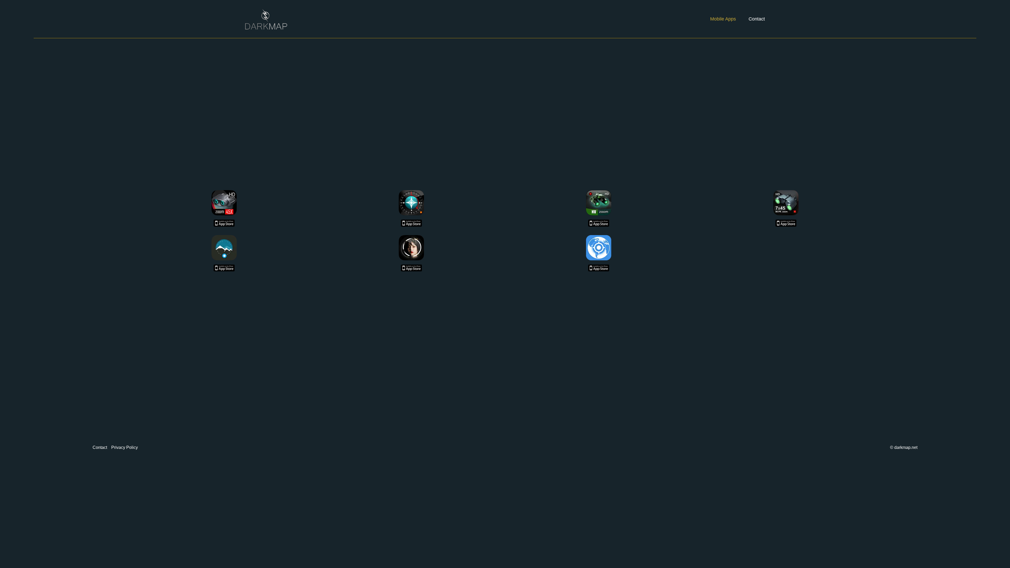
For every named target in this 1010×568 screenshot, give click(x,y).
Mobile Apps (723, 19)
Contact (757, 19)
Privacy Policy (124, 447)
